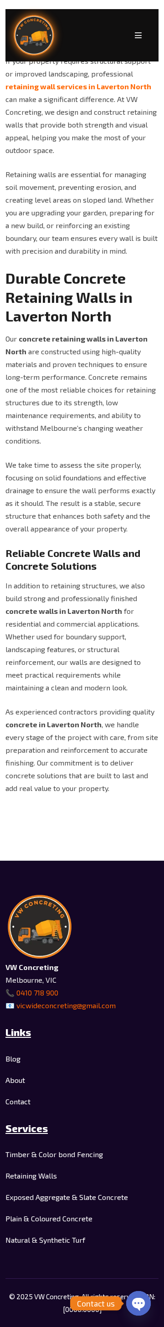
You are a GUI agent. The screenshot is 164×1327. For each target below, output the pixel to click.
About (15, 1080)
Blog (12, 1058)
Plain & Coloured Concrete (48, 1218)
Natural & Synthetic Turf (45, 1239)
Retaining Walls (31, 1175)
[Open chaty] (138, 1303)
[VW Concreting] (34, 35)
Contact (18, 1101)
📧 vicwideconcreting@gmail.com (60, 1005)
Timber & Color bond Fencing (54, 1154)
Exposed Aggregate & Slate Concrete (66, 1197)
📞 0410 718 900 (31, 992)
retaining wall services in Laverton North (78, 86)
